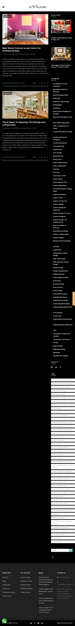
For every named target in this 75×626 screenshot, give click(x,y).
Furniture (56, 172)
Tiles (54, 330)
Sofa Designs (57, 312)
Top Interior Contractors (61, 339)
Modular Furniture (26, 581)
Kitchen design (58, 237)
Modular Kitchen (59, 274)
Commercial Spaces (60, 143)
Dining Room (57, 149)
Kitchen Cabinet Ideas (61, 234)
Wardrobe (56, 352)
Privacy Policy (6, 596)
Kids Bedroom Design (60, 231)
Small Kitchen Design (60, 300)
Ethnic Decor (57, 159)
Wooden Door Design (60, 356)
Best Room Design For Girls (62, 117)
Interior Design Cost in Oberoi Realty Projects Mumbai (46, 601)
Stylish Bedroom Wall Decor (63, 325)
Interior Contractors (60, 201)
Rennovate (57, 281)
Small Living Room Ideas (61, 304)
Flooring (56, 169)
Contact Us (6, 588)
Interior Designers (59, 216)
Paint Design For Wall (60, 277)
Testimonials (6, 585)
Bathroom (56, 98)
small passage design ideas (62, 307)
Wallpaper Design (59, 349)
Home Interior (58, 179)
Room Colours (21, 54)
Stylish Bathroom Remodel (62, 319)
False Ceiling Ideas (59, 166)
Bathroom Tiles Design (61, 101)
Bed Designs (57, 105)
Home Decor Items (59, 176)
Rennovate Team (9, 54)
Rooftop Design (58, 284)
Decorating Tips (58, 146)
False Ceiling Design (60, 162)
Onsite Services (26, 592)
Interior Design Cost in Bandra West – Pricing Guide (46, 591)
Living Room (57, 250)
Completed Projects (8, 592)
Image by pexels (8, 16)
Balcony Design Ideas (60, 95)
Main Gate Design (59, 259)
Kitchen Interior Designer (62, 241)
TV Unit (55, 342)
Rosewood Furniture (60, 294)
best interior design (8, 83)
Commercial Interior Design (62, 131)
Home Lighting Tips (60, 182)
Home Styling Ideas (59, 185)
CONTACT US (73, 299)
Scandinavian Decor (60, 297)
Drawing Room (58, 156)
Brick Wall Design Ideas (61, 123)
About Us (5, 577)
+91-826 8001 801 (64, 577)
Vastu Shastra (58, 346)
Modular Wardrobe (27, 588)
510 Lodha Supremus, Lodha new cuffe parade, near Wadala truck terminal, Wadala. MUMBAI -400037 (64, 593)
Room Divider (57, 290)
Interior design (21, 128)
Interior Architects (59, 194)
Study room (57, 316)
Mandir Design (58, 267)
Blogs (4, 581)
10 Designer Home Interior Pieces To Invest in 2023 (61, 66)
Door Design (57, 153)
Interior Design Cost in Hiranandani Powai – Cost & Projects (46, 610)
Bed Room (56, 108)
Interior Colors (58, 198)
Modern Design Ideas (60, 271)
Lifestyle (56, 246)
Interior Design (20, 157)
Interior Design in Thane (61, 213)
